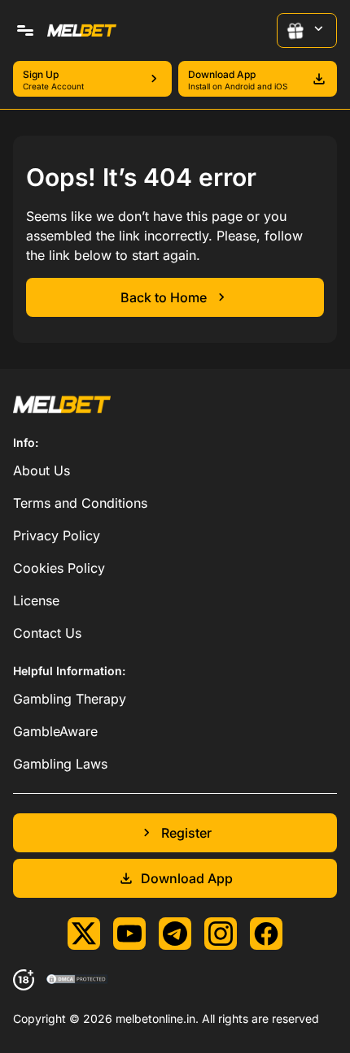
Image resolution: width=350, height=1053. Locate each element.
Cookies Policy (59, 568)
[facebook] (266, 933)
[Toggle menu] (25, 31)
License (36, 600)
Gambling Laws (60, 764)
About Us (41, 470)
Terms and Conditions (80, 503)
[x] (84, 933)
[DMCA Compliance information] (78, 980)
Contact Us (47, 633)
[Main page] (81, 30)
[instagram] (220, 933)
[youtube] (129, 933)
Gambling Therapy (69, 699)
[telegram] (175, 933)
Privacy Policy (56, 535)
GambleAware (55, 731)
